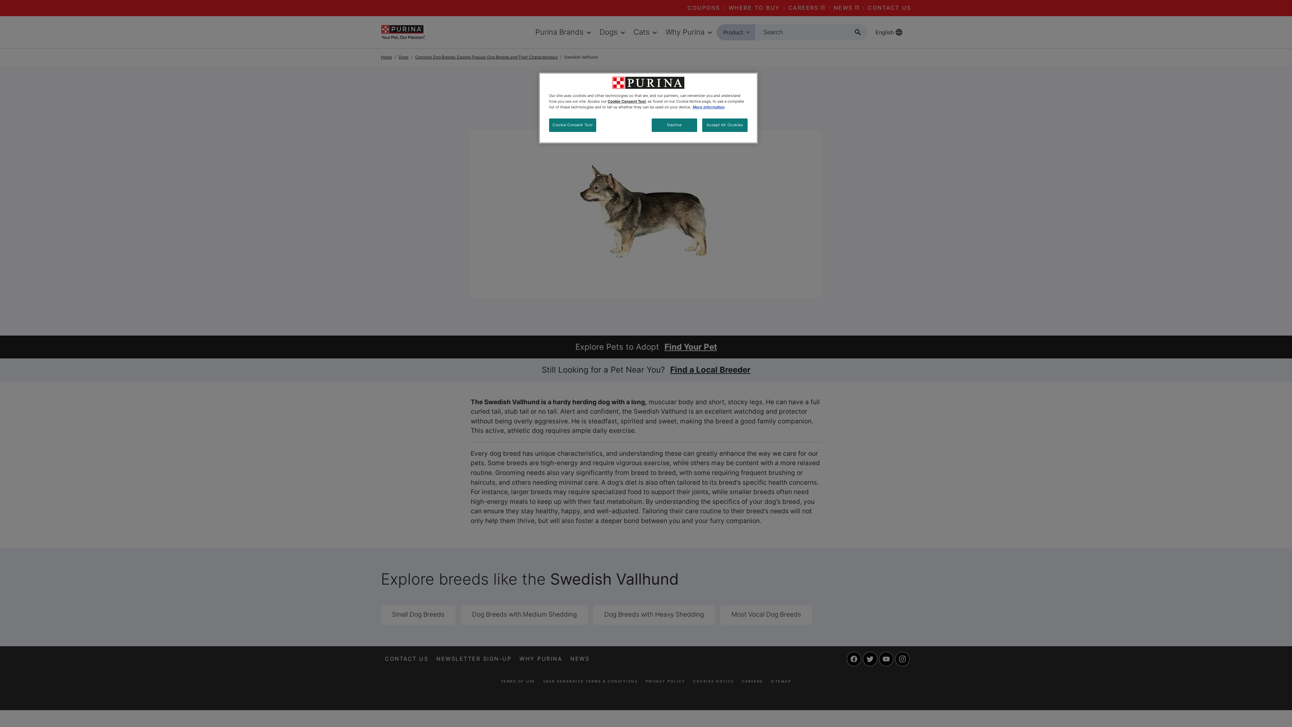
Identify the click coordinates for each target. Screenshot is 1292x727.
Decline (674, 125)
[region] (648, 108)
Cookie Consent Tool (572, 125)
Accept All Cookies (725, 125)
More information (709, 107)
